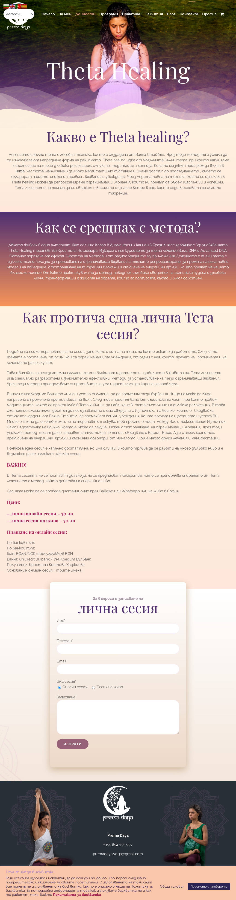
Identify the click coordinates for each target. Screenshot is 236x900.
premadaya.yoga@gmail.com (118, 854)
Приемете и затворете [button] (209, 886)
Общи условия (172, 886)
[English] (12, 6)
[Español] (24, 6)
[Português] (18, 6)
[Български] (6, 6)
